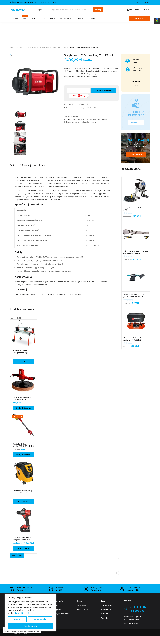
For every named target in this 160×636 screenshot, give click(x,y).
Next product (117, 573)
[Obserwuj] (73, 104)
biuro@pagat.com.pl (131, 623)
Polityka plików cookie (21, 613)
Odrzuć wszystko (40, 619)
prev (13, 556)
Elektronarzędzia (32, 47)
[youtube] (148, 2)
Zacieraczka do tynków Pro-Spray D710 (22, 398)
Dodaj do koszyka (104, 90)
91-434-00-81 (44, 2)
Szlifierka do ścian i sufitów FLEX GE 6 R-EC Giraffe (23, 446)
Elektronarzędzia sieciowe (73, 122)
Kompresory (91, 122)
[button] (11, 55)
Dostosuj (17, 619)
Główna (12, 47)
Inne (84, 122)
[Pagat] (18, 10)
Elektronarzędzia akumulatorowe (54, 47)
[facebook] (141, 2)
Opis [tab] (12, 165)
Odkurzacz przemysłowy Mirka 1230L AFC (22, 492)
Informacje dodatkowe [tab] (32, 165)
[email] (137, 2)
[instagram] (145, 2)
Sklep (21, 47)
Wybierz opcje (23, 548)
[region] (30, 612)
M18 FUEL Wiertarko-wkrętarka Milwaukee (22, 539)
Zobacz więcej (23, 361)
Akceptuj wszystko (30, 626)
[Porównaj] (86, 104)
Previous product (112, 573)
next (20, 556)
